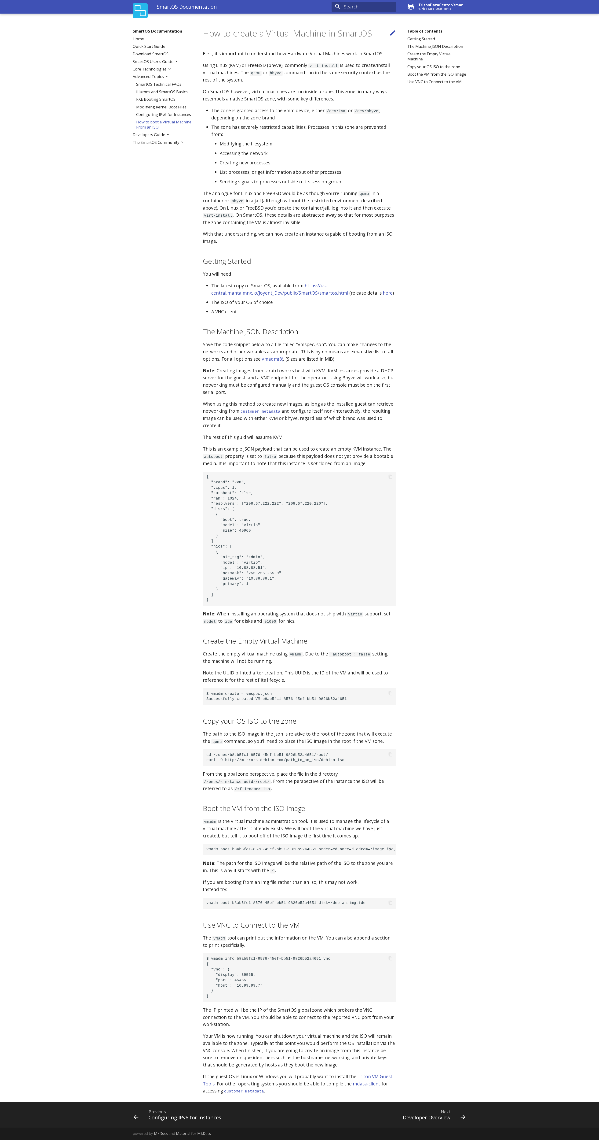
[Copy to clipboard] (390, 477)
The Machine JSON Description (435, 46)
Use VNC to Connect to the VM (434, 81)
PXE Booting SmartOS (155, 99)
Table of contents (424, 31)
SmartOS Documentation (157, 31)
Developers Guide (149, 134)
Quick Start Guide (149, 46)
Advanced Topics (149, 76)
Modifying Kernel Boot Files (161, 107)
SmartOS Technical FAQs (158, 84)
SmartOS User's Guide (153, 61)
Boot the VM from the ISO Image (436, 74)
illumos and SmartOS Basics (162, 91)
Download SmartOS (150, 53)
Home (138, 38)
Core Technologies (150, 69)
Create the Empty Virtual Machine (429, 56)
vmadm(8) (272, 359)
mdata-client (366, 1084)
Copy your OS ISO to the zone (433, 66)
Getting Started (421, 38)
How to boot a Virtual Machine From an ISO (163, 124)
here (388, 293)
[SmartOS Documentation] (140, 11)
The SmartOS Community (156, 142)
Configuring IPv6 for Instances (163, 114)
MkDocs (161, 1133)
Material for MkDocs (193, 1133)
